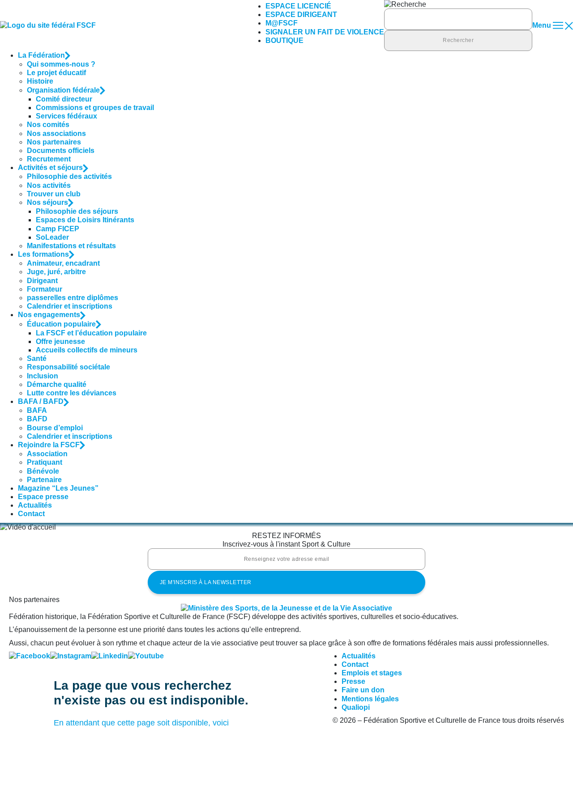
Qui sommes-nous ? (61, 64)
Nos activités (49, 185)
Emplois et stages (372, 673)
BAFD (37, 419)
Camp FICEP (57, 229)
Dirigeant (42, 280)
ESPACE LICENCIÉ (298, 6)
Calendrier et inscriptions (69, 306)
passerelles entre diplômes (72, 297)
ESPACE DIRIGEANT (301, 14)
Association (47, 454)
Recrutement (49, 159)
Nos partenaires (54, 142)
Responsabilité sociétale (68, 367)
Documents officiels (60, 150)
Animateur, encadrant (63, 263)
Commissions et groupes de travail (95, 107)
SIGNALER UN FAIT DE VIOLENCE (324, 32)
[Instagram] (70, 656)
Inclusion (42, 376)
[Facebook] (29, 656)
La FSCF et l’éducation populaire (91, 333)
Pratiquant (44, 462)
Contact (31, 513)
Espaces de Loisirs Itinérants (85, 220)
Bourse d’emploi (55, 428)
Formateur (44, 289)
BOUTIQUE (284, 40)
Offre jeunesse (60, 341)
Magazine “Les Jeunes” (58, 488)
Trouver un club (54, 194)
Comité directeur (64, 99)
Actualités (35, 505)
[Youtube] (146, 656)
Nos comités (48, 124)
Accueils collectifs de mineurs (86, 350)
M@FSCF (281, 23)
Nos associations (56, 133)
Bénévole (43, 471)
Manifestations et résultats (71, 246)
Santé (37, 358)
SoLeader (52, 237)
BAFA (37, 410)
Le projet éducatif (56, 72)
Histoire (40, 81)
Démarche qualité (56, 384)
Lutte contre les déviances (71, 393)
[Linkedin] (109, 656)
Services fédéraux (66, 116)
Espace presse (43, 496)
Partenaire (44, 479)
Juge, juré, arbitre (56, 272)
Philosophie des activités (69, 176)
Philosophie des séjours (77, 211)
